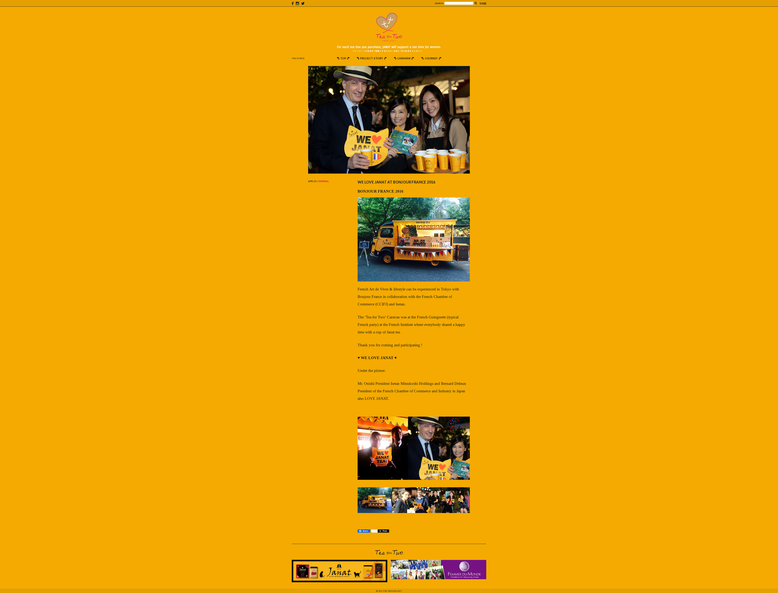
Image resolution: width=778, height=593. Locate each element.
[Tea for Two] (389, 39)
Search (439, 3)
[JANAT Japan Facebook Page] (293, 3)
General (323, 181)
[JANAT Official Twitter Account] (303, 3)
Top (343, 58)
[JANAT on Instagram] (297, 3)
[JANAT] (339, 580)
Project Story (371, 58)
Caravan (404, 58)
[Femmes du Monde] (438, 577)
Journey (431, 58)
